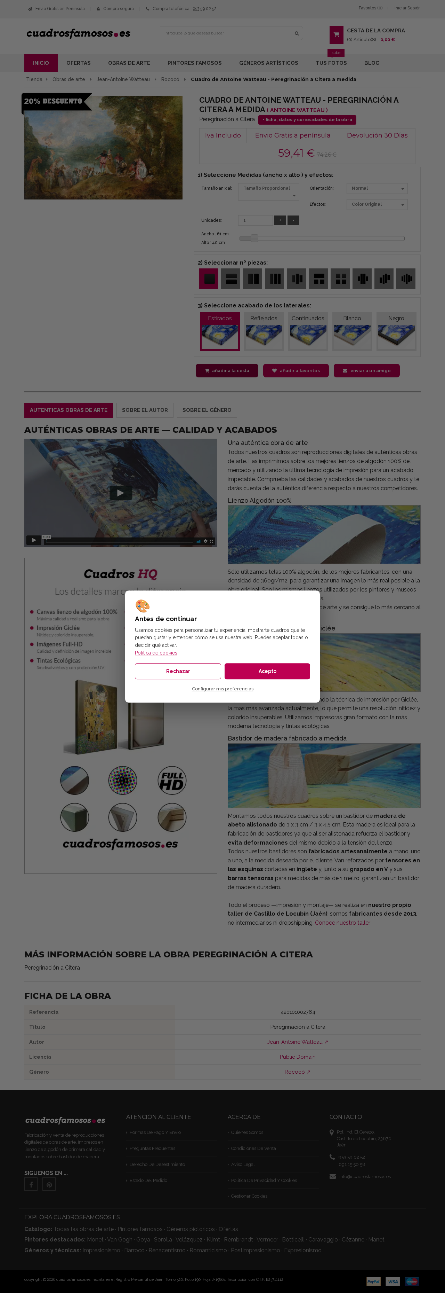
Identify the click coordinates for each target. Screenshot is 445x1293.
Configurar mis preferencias (222, 688)
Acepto (267, 671)
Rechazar (178, 671)
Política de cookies (156, 653)
